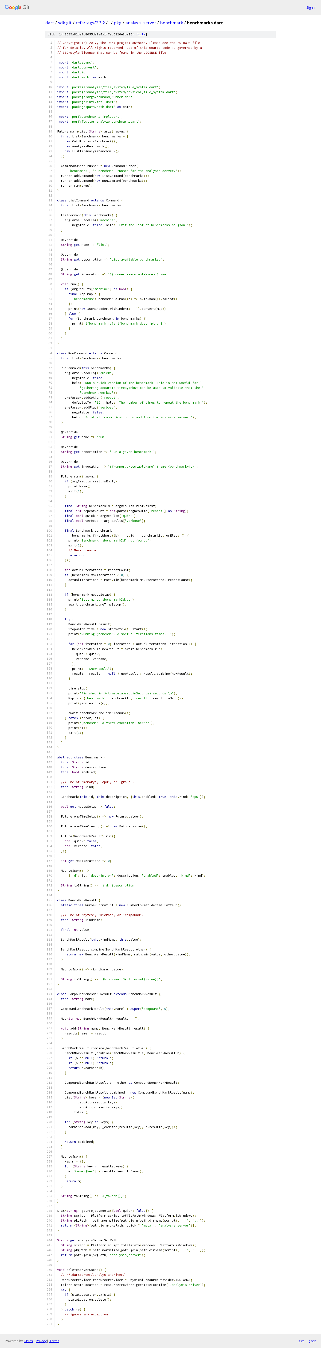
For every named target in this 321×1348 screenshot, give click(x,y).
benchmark (171, 23)
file (141, 34)
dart (49, 23)
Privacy (41, 1341)
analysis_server (140, 23)
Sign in (311, 7)
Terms (54, 1341)
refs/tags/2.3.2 (90, 23)
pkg (117, 23)
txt (301, 1341)
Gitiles (28, 1341)
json (312, 1341)
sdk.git (65, 23)
